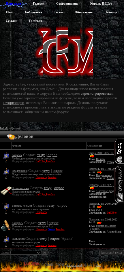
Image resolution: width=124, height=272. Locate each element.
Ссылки (11, 20)
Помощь (110, 12)
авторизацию (13, 102)
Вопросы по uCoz (22, 205)
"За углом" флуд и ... (107, 191)
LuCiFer (40, 161)
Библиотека (33, 12)
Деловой (15, 128)
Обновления (84, 12)
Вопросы (17, 155)
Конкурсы (17, 223)
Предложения (19, 171)
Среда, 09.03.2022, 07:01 (103, 153)
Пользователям (20, 188)
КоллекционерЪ (74, 265)
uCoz (99, 209)
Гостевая (35, 20)
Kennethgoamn (97, 196)
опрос (52, 155)
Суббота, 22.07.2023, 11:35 (104, 185)
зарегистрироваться (97, 93)
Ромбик (50, 161)
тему (41, 155)
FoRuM (4, 128)
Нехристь (41, 177)
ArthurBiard (114, 231)
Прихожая (13, 3)
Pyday (110, 162)
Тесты (58, 12)
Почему (100, 159)
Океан (51, 229)
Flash (9, 12)
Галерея (38, 3)
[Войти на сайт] (119, 151)
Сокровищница (67, 3)
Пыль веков (18, 238)
